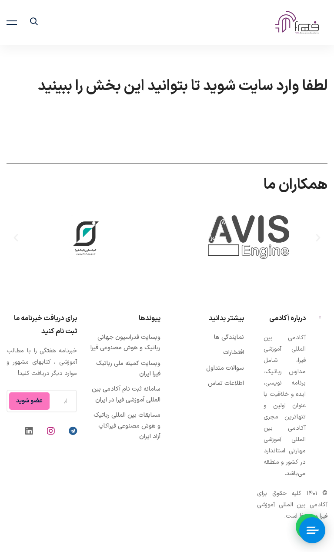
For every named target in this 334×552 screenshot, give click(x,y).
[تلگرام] (73, 431)
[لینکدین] (29, 431)
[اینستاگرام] (50, 431)
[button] (318, 237)
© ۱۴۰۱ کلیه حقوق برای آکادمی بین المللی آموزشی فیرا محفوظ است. (292, 505)
